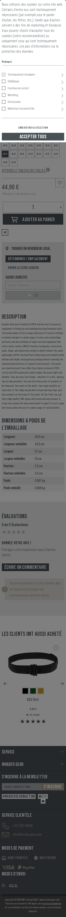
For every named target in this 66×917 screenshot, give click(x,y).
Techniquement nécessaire (21, 74)
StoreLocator (14, 101)
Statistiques (13, 81)
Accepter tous (33, 136)
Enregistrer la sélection (33, 127)
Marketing (13, 95)
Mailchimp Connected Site (21, 108)
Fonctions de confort (18, 88)
